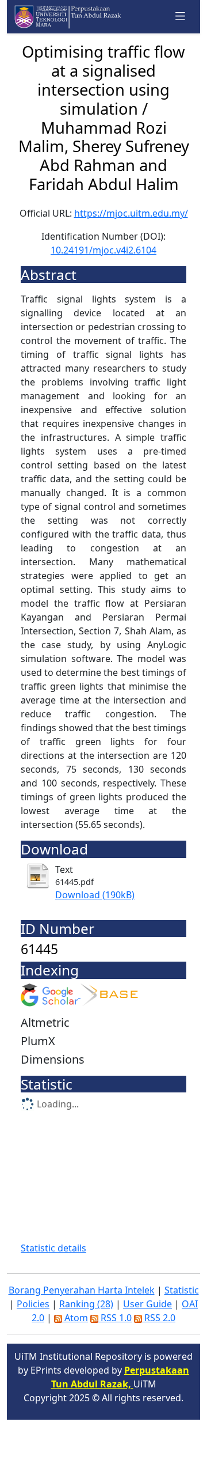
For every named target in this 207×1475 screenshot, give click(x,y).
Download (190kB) (95, 894)
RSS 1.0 (115, 1317)
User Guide (147, 1304)
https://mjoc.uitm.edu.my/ (131, 213)
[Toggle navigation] (180, 16)
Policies (33, 1304)
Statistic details (53, 1248)
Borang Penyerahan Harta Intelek (82, 1290)
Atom (75, 1317)
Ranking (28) (86, 1304)
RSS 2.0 (158, 1317)
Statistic (181, 1290)
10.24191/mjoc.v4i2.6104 (103, 250)
